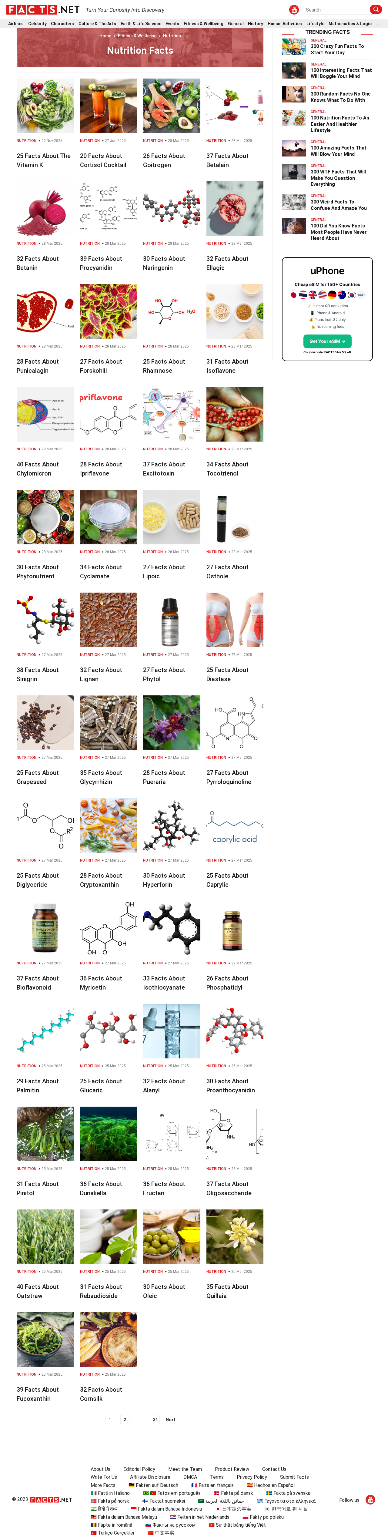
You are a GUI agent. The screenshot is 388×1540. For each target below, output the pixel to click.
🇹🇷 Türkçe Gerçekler (113, 1533)
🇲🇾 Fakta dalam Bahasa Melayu (124, 1517)
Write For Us (104, 1477)
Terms (217, 1477)
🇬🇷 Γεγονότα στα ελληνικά (286, 1501)
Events (172, 24)
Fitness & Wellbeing (203, 24)
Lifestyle (315, 24)
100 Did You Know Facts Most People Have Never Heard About (339, 232)
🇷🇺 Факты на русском (170, 1525)
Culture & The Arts (97, 24)
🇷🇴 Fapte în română (111, 1525)
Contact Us (274, 1469)
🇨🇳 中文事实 (161, 1533)
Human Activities (285, 24)
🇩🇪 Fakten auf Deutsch (153, 1485)
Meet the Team (185, 1469)
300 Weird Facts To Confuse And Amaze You (339, 205)
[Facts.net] (43, 9)
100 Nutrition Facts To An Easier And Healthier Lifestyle (340, 124)
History (255, 24)
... (378, 24)
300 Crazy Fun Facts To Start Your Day (337, 49)
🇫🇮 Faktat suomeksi (163, 1501)
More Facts (103, 1485)
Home (105, 35)
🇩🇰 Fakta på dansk (233, 1493)
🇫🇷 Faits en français (212, 1485)
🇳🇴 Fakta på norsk (110, 1501)
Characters (62, 24)
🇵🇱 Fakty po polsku (263, 1517)
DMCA (190, 1477)
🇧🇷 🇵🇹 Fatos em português (172, 1493)
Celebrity (37, 24)
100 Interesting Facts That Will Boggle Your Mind (341, 73)
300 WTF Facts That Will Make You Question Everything (338, 178)
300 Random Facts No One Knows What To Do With (341, 97)
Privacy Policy (252, 1477)
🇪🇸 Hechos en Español (271, 1485)
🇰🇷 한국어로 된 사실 (286, 1509)
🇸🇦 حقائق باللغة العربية (221, 1501)
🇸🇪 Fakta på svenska (288, 1493)
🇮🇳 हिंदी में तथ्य (104, 1509)
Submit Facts (294, 1477)
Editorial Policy (139, 1469)
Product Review (232, 1469)
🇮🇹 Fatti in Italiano (110, 1493)
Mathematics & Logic (350, 24)
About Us (100, 1469)
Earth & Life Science (141, 24)
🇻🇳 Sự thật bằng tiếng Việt (237, 1525)
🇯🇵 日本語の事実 (233, 1509)
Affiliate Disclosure (150, 1477)
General (236, 24)
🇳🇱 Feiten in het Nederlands (199, 1517)
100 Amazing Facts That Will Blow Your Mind (338, 151)
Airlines (16, 24)
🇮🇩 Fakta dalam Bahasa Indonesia (166, 1509)
